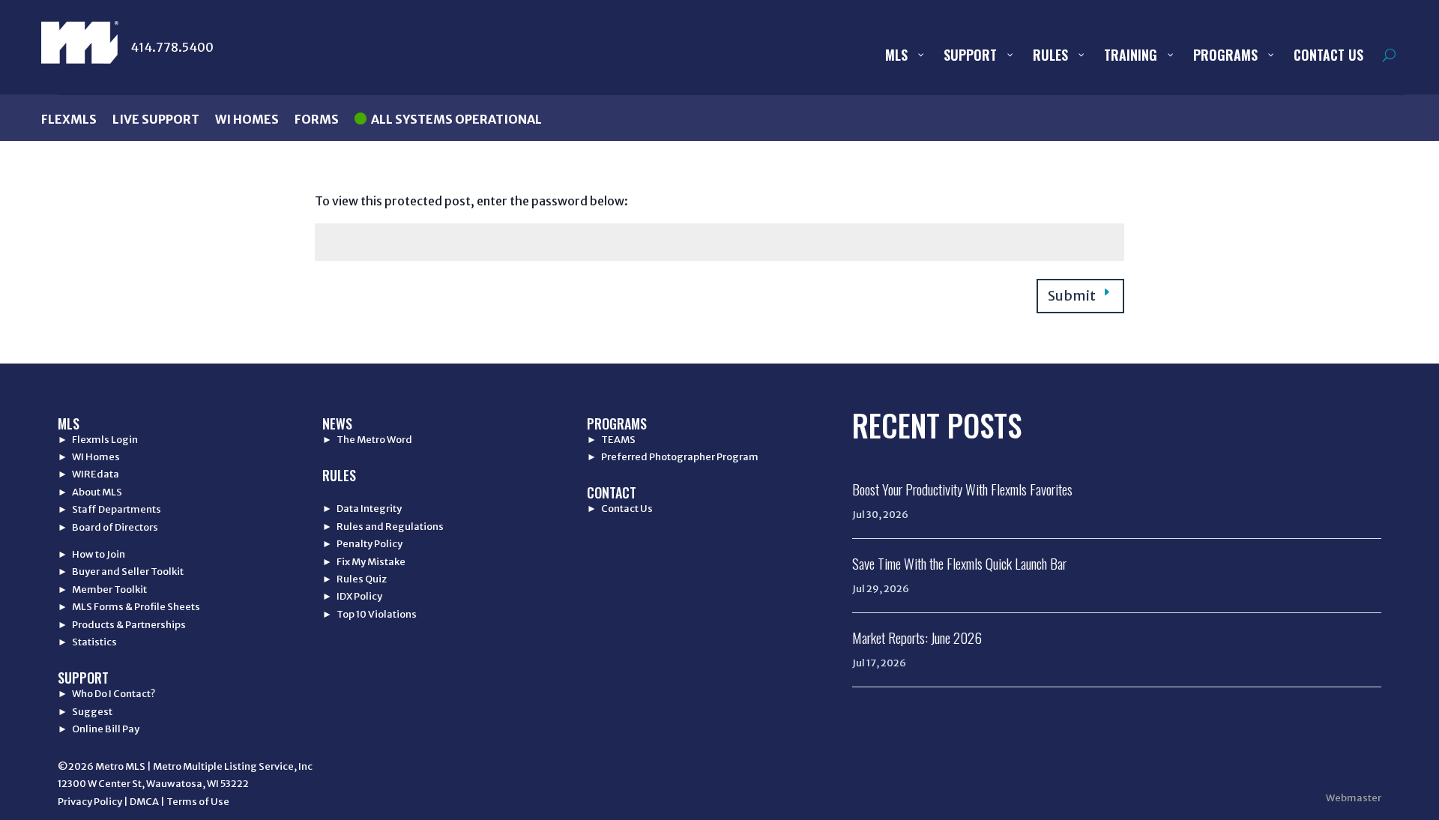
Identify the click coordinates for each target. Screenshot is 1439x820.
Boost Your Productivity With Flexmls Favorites (962, 488)
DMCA (144, 801)
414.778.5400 (172, 47)
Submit (1072, 295)
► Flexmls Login (98, 439)
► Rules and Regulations (383, 526)
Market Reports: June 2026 (917, 637)
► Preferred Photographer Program (672, 456)
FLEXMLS (69, 119)
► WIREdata (88, 474)
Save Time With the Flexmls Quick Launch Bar (959, 562)
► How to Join (91, 554)
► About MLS (90, 492)
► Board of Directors (108, 527)
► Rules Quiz (354, 579)
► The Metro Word (367, 439)
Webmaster (1353, 798)
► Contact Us (620, 508)
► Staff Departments (109, 509)
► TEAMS (611, 439)
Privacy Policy (90, 801)
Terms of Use (197, 801)
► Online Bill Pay (98, 729)
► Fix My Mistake (363, 561)
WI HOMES (247, 119)
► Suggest (85, 711)
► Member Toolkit (102, 589)
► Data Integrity (362, 508)
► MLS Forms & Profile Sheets (129, 606)
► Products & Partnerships (122, 624)
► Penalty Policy (362, 543)
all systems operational (456, 119)
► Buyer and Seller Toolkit (121, 571)
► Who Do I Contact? (106, 693)
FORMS (317, 119)
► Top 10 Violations (369, 614)
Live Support (155, 119)
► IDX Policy (352, 596)
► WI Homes (89, 456)
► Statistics (87, 642)
